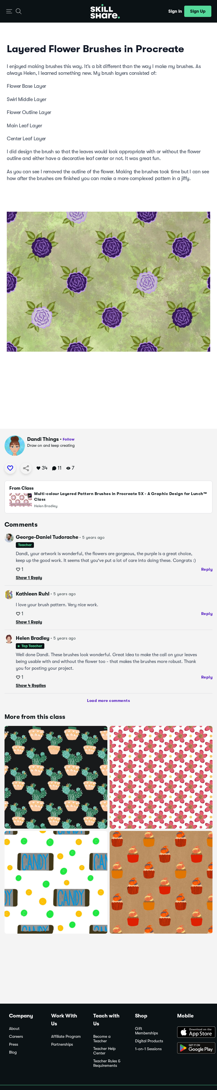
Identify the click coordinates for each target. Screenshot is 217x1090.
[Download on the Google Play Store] (192, 1048)
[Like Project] (10, 468)
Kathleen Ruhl (32, 594)
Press (13, 1044)
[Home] (105, 11)
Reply (207, 569)
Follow (69, 439)
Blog (13, 1052)
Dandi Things (43, 439)
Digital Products (149, 1041)
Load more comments (108, 700)
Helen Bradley (32, 638)
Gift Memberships (146, 1030)
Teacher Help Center (104, 1051)
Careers (16, 1036)
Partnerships (62, 1044)
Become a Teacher (101, 1038)
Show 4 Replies (31, 685)
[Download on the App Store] (192, 1032)
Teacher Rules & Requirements (106, 1063)
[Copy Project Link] (26, 468)
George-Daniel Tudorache (47, 537)
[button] (9, 11)
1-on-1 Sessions (148, 1049)
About (14, 1028)
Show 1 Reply (29, 577)
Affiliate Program (66, 1036)
